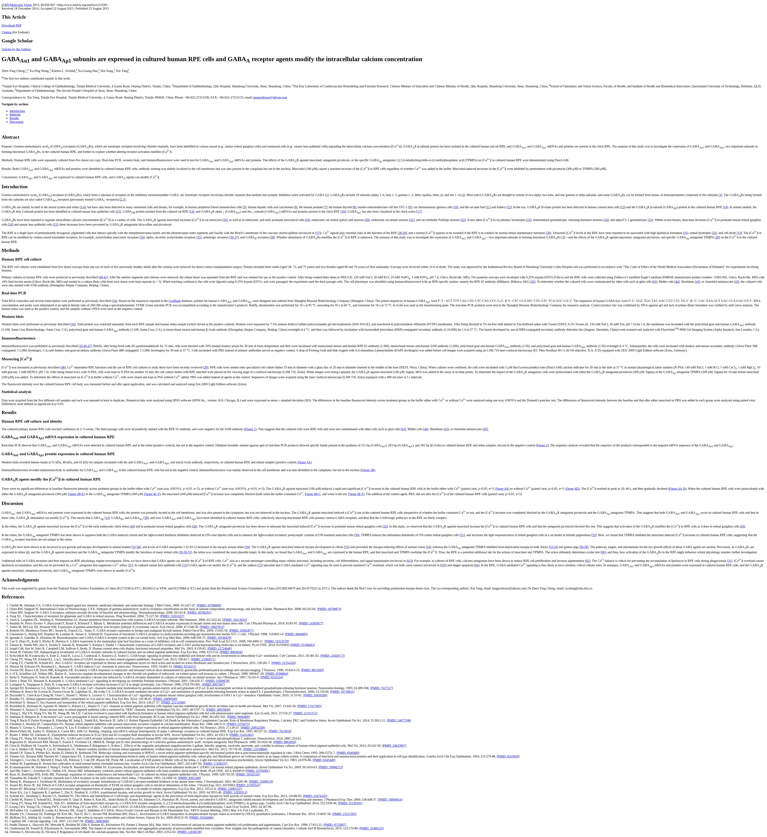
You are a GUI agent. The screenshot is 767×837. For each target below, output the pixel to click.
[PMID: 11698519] (261, 781)
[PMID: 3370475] (238, 724)
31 (685, 233)
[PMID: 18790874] (329, 609)
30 (548, 233)
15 (118, 211)
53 (134, 547)
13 (622, 207)
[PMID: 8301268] (189, 778)
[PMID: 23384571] (203, 659)
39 (717, 237)
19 (307, 220)
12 (509, 207)
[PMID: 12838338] (189, 832)
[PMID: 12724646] (219, 648)
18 (225, 220)
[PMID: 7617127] (381, 688)
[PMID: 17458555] (215, 763)
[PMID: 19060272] (330, 767)
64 (476, 565)
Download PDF (12, 25)
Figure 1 (250, 429)
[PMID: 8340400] (348, 752)
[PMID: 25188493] (302, 645)
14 (725, 207)
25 (650, 220)
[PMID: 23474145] (315, 796)
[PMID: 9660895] (296, 634)
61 (409, 560)
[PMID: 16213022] (235, 619)
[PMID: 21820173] (332, 655)
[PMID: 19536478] (219, 637)
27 (317, 233)
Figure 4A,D (677, 488)
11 (488, 207)
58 (138, 547)
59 (247, 547)
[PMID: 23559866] (255, 749)
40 (101, 277)
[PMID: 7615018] (279, 731)
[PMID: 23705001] (257, 770)
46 (85, 346)
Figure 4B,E (76, 494)
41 (105, 277)
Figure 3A (304, 462)
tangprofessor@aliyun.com (270, 97)
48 (63, 367)
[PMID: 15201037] (172, 616)
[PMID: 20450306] (315, 695)
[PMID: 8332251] (184, 666)
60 (603, 552)
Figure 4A (501, 488)
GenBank (175, 301)
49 (132, 526)
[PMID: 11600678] (217, 681)
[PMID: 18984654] (390, 799)
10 (455, 207)
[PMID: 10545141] (248, 774)
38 (272, 237)
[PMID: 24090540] (165, 699)
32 (714, 233)
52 (593, 535)
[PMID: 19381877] (241, 630)
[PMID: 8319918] (508, 756)
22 (463, 220)
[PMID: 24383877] (311, 623)
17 (418, 211)
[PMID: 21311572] (305, 713)
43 (654, 281)
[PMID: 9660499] (238, 717)
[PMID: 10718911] (342, 691)
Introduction (17, 111)
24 (606, 220)
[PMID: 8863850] (284, 742)
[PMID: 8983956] (231, 652)
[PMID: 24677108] (399, 720)
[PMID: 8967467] (213, 684)
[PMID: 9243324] (271, 677)
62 (587, 560)
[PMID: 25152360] (173, 702)
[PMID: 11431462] (241, 734)
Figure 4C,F (152, 494)
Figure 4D (571, 488)
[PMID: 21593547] (248, 785)
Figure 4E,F (355, 494)
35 (199, 237)
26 (10, 224)
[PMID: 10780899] (209, 605)
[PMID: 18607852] (212, 627)
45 (736, 281)
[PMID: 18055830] (218, 709)
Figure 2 (542, 445)
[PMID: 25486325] (371, 828)
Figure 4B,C (313, 494)
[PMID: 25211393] (344, 814)
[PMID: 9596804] (276, 673)
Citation (7, 32)
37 (235, 237)
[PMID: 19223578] (276, 641)
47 (89, 346)
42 (532, 281)
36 (231, 237)
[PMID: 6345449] (324, 760)
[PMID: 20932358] (252, 727)
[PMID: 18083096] (97, 821)
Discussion (16, 121)
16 (343, 211)
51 (462, 535)
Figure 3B (367, 470)
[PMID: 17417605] (309, 706)
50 (356, 535)
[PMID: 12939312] (235, 792)
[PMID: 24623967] (394, 745)
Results (14, 118)
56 (581, 547)
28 (400, 233)
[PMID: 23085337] (230, 788)
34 (142, 237)
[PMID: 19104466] (201, 817)
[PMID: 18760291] (199, 612)
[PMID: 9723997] (334, 824)
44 (677, 281)
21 (411, 220)
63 (442, 565)
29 (404, 233)
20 (367, 220)
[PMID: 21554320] (283, 663)
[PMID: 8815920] (312, 670)
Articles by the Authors (16, 49)
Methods (15, 114)
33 (739, 233)
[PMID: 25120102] (350, 803)
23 (528, 220)
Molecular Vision (21, 5)
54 (428, 547)
